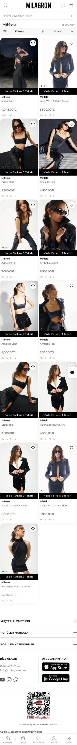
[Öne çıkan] (57, 31)
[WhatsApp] (63, 5)
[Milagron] (38, 5)
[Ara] (5, 5)
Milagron (31, 724)
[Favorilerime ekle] (33, 43)
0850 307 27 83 (10, 665)
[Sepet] (71, 5)
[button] (38, 621)
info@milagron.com (13, 670)
